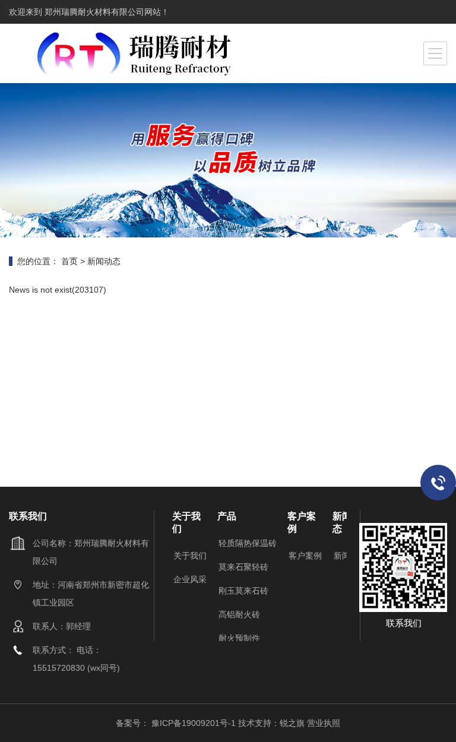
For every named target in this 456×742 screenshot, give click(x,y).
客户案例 (305, 555)
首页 (69, 261)
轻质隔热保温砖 (247, 543)
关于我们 (190, 555)
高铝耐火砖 (239, 614)
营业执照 (323, 723)
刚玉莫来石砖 (243, 590)
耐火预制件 (239, 638)
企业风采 (190, 579)
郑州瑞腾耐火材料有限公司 (93, 12)
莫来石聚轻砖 (243, 567)
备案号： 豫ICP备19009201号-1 (177, 723)
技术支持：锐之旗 (271, 723)
